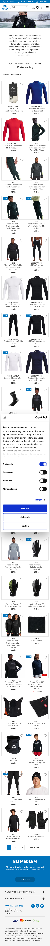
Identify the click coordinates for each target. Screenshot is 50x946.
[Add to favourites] (21, 84)
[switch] (43, 472)
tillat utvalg (25, 517)
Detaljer (38, 500)
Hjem (11, 63)
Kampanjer (25, 63)
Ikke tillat (25, 526)
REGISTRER (25, 879)
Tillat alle (25, 508)
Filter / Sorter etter (12, 74)
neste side (34, 848)
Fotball (17, 63)
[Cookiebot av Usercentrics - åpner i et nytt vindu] (35, 418)
